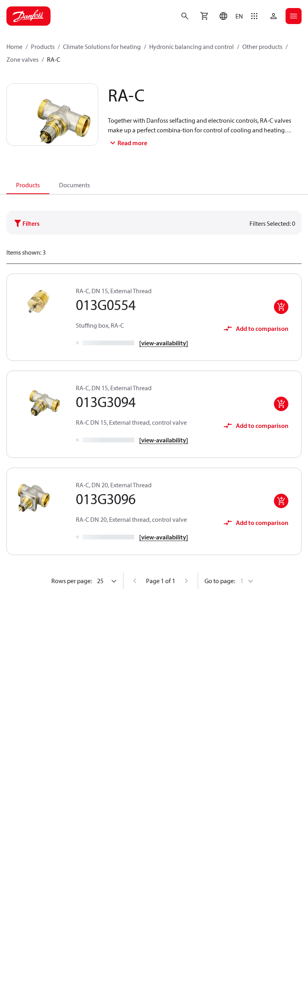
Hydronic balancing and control (191, 47)
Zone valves (22, 59)
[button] (229, 16)
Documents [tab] (74, 185)
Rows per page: (71, 581)
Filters (31, 223)
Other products (262, 47)
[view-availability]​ (163, 343)
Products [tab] (28, 185)
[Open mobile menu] (294, 16)
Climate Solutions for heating (102, 47)
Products (43, 47)
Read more (132, 143)
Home (14, 47)
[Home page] (28, 16)
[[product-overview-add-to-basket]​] (281, 307)
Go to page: (220, 581)
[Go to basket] (204, 16)
